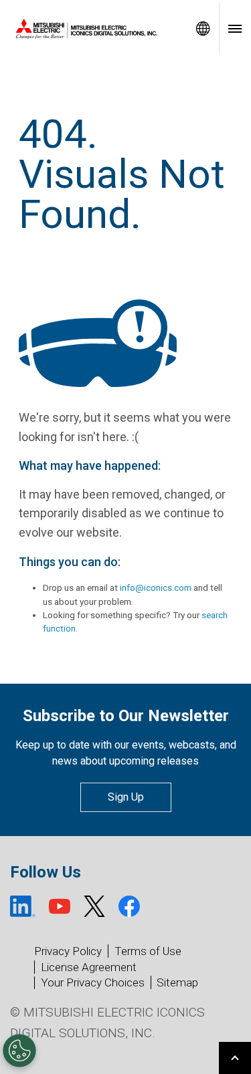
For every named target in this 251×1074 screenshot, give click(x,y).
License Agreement (89, 967)
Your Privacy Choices (93, 982)
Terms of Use (147, 951)
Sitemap (177, 982)
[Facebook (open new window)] (129, 906)
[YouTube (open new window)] (59, 906)
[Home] (93, 29)
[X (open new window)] (94, 906)
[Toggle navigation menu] (235, 28)
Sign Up (126, 797)
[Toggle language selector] (203, 28)
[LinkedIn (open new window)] (22, 906)
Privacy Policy (68, 951)
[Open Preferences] (19, 1050)
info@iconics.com (155, 587)
